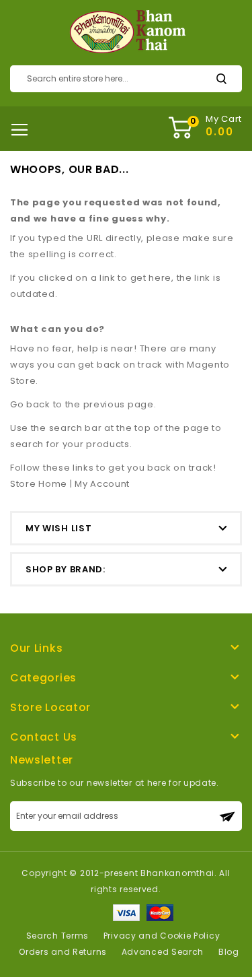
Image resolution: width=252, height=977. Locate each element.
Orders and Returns (63, 951)
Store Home (38, 483)
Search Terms (57, 935)
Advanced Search (163, 951)
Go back (30, 404)
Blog (228, 951)
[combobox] (126, 78)
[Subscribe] (227, 816)
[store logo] (126, 32)
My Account (102, 483)
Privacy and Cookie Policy (161, 935)
